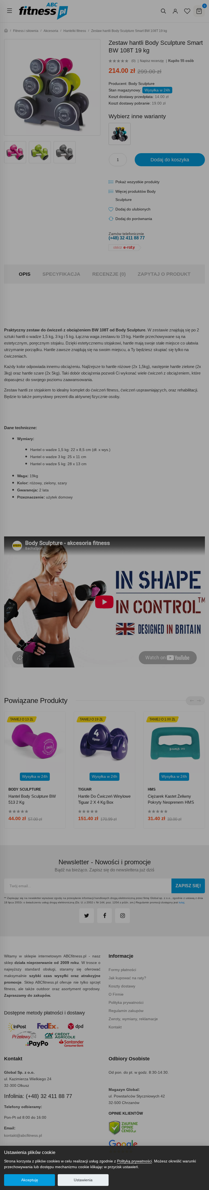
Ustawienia (83, 1180)
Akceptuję (29, 1180)
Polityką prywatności (134, 1161)
